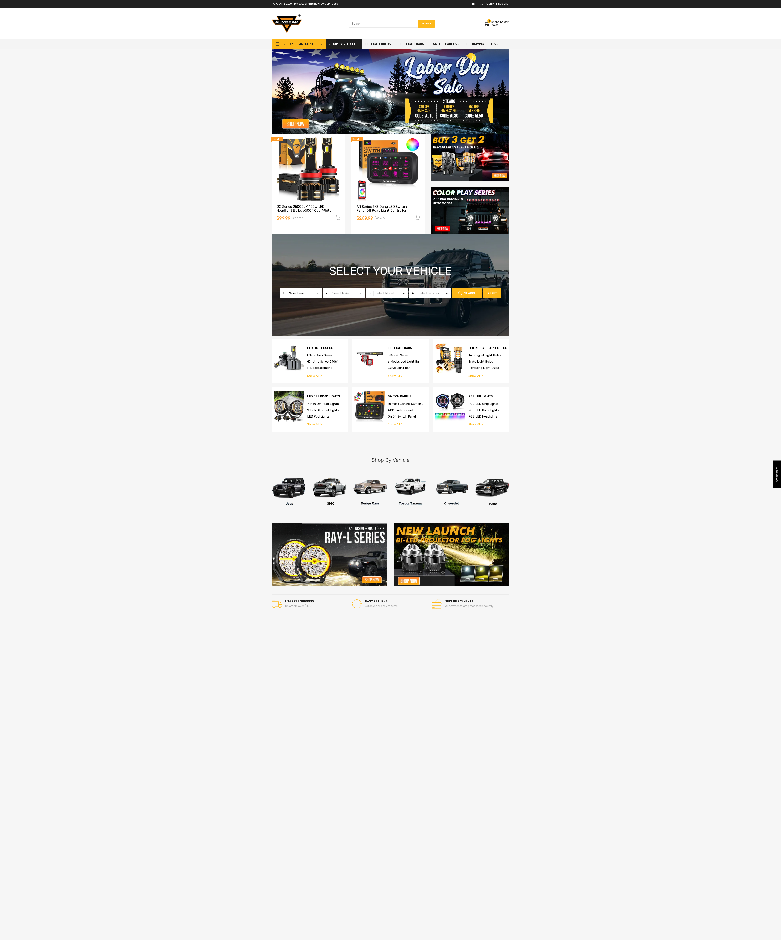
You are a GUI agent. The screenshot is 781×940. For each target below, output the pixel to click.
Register (503, 4)
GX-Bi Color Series (319, 355)
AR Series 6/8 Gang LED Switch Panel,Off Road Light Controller (382, 208)
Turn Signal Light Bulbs (484, 355)
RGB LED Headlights (482, 416)
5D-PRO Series (398, 355)
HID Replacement (319, 368)
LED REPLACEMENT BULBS (487, 348)
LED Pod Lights (318, 416)
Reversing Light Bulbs (483, 368)
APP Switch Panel (400, 410)
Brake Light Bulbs (480, 361)
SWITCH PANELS (400, 396)
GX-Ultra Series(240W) (322, 361)
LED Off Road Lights (323, 396)
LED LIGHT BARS (400, 348)
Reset (492, 293)
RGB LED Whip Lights (483, 404)
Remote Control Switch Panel (404, 404)
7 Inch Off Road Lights (323, 404)
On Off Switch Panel (402, 416)
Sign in (490, 4)
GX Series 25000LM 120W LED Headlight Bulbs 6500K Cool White (304, 208)
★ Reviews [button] (777, 474)
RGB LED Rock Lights (483, 410)
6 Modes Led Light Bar (404, 361)
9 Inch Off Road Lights (323, 410)
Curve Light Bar (399, 368)
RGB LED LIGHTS (480, 396)
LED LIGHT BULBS (320, 348)
